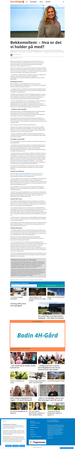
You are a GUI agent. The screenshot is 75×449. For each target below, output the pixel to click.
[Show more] (28, 277)
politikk (17, 279)
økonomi (31, 279)
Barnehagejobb (33, 1)
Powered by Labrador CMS (37, 447)
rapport (12, 279)
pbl (20, 279)
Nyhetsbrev (48, 1)
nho (27, 279)
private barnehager (38, 279)
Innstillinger (8, 445)
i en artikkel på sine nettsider (30, 267)
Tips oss (41, 1)
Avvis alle (22, 445)
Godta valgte (15, 445)
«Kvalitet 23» (28, 65)
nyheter (24, 279)
